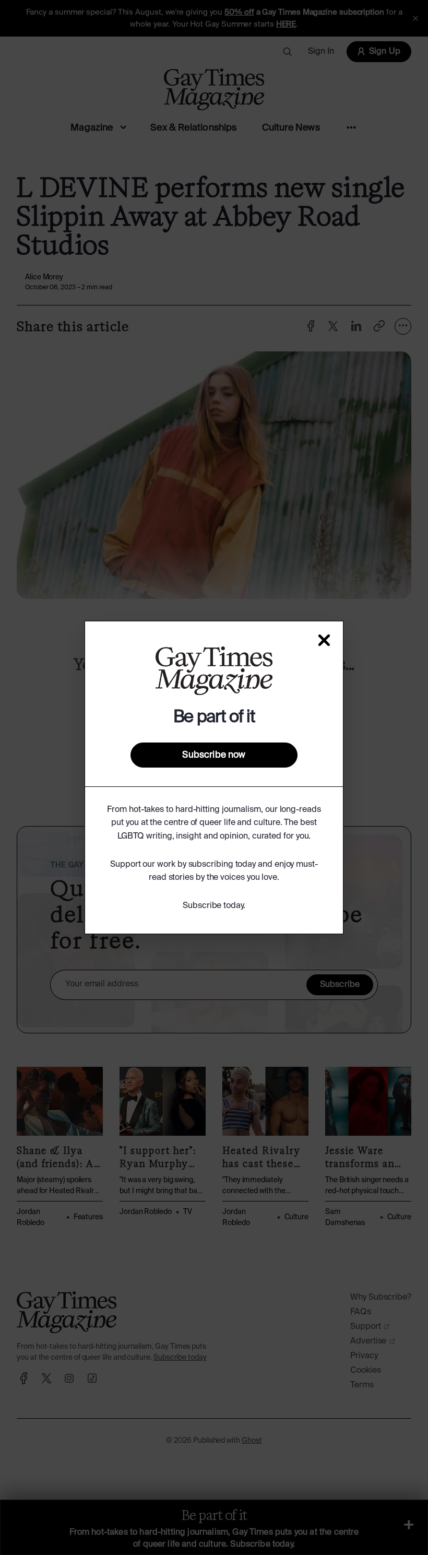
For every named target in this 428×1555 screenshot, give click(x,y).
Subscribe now (213, 755)
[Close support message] (324, 640)
